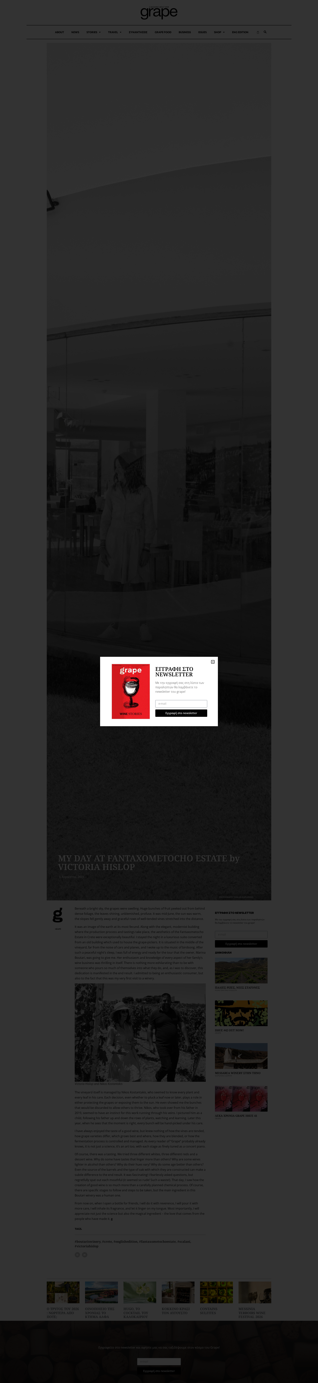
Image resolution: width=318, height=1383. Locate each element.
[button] (212, 661)
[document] (159, 691)
